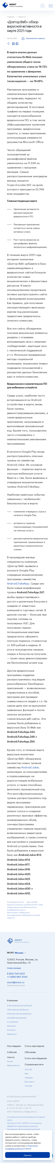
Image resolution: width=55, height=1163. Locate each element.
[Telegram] (17, 43)
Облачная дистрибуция (17, 1009)
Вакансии (11, 1025)
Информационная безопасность (22, 907)
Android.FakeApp (18, 583)
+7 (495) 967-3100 (17, 976)
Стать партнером (34, 1045)
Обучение (30, 1051)
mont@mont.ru (15, 982)
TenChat (28, 1069)
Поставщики (14, 1045)
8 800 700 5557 (16, 973)
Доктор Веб (32, 901)
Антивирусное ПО (15, 901)
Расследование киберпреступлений (23, 915)
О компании (12, 1021)
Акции (10, 1061)
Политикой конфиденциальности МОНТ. (21, 1147)
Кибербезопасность (16, 909)
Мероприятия (13, 1065)
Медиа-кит (12, 1033)
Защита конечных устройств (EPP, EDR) (25, 904)
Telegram (29, 1077)
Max (26, 1073)
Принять (27, 1155)
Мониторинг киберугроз (18, 912)
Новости (22, 16)
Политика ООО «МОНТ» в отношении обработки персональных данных (24, 1124)
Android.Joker (30, 767)
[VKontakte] (13, 43)
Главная (10, 16)
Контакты (11, 1029)
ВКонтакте (29, 1081)
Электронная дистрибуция (19, 1013)
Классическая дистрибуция (19, 1005)
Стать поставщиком (36, 1058)
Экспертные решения (17, 1017)
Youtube (28, 1085)
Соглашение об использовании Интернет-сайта (26, 1118)
